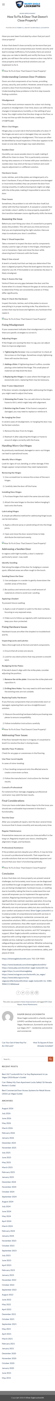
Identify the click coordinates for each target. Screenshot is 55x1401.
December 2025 (9, 1143)
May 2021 (6, 1329)
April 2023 (6, 1265)
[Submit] (50, 1059)
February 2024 (8, 1231)
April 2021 (6, 1334)
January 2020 (8, 1368)
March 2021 (7, 1338)
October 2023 (8, 1245)
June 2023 (6, 1260)
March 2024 (7, 1226)
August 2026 (7, 1108)
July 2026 (6, 1113)
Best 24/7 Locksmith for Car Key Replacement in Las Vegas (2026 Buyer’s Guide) (25, 1076)
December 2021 (9, 1314)
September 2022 (9, 1289)
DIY (46, 1002)
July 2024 (6, 1206)
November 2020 (9, 1358)
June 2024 (6, 1211)
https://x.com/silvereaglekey (19, 971)
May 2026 (6, 1123)
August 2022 (7, 1294)
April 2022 (6, 1309)
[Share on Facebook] (18, 993)
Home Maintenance (30, 1004)
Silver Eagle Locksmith (39, 27)
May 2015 (6, 1378)
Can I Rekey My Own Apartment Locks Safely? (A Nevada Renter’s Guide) (27, 1084)
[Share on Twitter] (23, 993)
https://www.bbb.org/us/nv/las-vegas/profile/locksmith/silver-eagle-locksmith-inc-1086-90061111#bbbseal (27, 980)
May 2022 (6, 1304)
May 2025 (6, 1162)
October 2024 (8, 1191)
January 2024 (8, 1236)
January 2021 (8, 1348)
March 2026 (7, 1128)
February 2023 (8, 1270)
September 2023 (9, 1250)
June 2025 (6, 1157)
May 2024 (6, 1216)
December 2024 (9, 1182)
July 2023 (6, 1255)
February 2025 (8, 1172)
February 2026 (8, 1133)
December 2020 (9, 1353)
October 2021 (8, 1319)
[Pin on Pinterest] (32, 993)
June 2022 (6, 1299)
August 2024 (7, 1201)
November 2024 (9, 1187)
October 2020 (8, 1363)
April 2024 (6, 1221)
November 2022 (9, 1280)
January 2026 (8, 1138)
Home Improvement (28, 13)
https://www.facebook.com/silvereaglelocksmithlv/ (24, 964)
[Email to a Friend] (27, 993)
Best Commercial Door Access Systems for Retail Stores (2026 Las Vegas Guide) (26, 1092)
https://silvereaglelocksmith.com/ (16, 958)
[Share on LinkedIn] (37, 993)
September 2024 (9, 1196)
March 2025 (7, 1167)
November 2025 (9, 1147)
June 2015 (6, 1373)
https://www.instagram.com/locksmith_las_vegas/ (24, 974)
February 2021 (8, 1343)
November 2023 (9, 1240)
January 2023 (8, 1275)
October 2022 (8, 1285)
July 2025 (6, 1152)
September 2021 (9, 1324)
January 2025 (8, 1177)
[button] (3, 4)
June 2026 (6, 1118)
